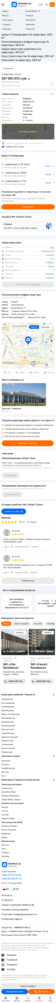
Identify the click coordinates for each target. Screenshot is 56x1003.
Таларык (5, 852)
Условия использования (14, 909)
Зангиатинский (8, 748)
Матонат (5, 845)
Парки (21, 372)
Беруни (4, 807)
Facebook (11, 959)
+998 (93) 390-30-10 (11, 879)
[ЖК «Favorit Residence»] (42, 667)
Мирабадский (7, 710)
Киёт (3, 849)
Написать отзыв (12, 511)
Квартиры (5, 761)
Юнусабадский (8, 725)
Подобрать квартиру (27, 443)
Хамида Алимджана (10, 796)
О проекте (7, 900)
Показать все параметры (28, 284)
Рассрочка (8, 68)
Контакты (43, 991)
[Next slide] (52, 601)
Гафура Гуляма (8, 818)
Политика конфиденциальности (19, 914)
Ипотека (5, 772)
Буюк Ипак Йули (8, 792)
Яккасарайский (8, 718)
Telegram (11, 955)
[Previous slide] (4, 601)
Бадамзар (5, 833)
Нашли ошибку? (28, 986)
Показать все (28, 581)
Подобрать (28, 207)
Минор (4, 837)
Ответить (35, 547)
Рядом (6, 623)
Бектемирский (7, 703)
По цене (38, 623)
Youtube (10, 969)
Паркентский (7, 741)
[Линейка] (51, 351)
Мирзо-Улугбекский (10, 714)
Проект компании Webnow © (17, 904)
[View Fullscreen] (50, 364)
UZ (17, 889)
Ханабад (5, 856)
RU (46, 4)
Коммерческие (8, 768)
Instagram (11, 964)
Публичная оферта (12, 919)
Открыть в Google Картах (13, 297)
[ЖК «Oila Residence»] (14, 667)
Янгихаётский (7, 729)
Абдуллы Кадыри (9, 826)
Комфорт (20, 632)
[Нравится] (52, 84)
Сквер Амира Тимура (11, 799)
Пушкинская (6, 788)
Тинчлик (5, 815)
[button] (19, 651)
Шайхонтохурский (9, 737)
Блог (3, 776)
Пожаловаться (12, 494)
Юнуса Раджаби (8, 830)
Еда (9, 372)
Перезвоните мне (14, 991)
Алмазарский (7, 699)
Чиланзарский (7, 707)
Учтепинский (7, 744)
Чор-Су (4, 811)
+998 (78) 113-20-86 (11, 875)
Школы (36, 372)
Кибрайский (6, 752)
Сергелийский (7, 733)
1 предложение (48, 174)
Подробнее (10, 475)
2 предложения (48, 166)
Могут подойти (22, 623)
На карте (5, 764)
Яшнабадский (7, 722)
